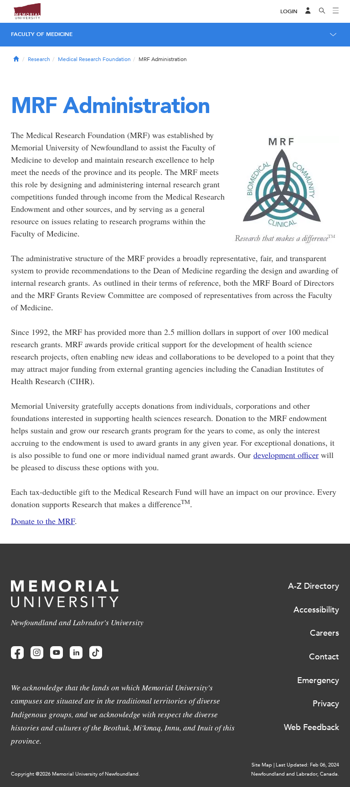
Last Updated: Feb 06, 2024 (307, 765)
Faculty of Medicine (41, 34)
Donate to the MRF (43, 520)
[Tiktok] (95, 652)
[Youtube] (56, 652)
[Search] (322, 11)
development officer (286, 454)
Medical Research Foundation (94, 59)
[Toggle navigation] (336, 11)
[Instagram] (37, 652)
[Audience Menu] (308, 11)
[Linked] (76, 652)
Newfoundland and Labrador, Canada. (295, 774)
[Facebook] (17, 652)
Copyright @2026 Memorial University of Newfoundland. (75, 774)
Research (39, 59)
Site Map (262, 765)
